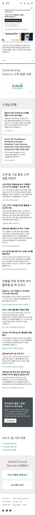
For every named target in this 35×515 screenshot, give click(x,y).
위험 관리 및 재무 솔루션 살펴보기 (13, 388)
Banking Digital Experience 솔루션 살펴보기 (16, 304)
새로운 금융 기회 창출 (9, 450)
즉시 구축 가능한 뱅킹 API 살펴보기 (13, 327)
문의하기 (25, 505)
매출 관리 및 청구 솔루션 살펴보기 (13, 348)
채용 (20, 501)
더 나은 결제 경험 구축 (9, 447)
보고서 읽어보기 (9, 160)
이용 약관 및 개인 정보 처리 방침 (20, 498)
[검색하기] (21, 3)
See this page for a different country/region (16, 29)
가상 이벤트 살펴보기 (17, 474)
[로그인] (28, 3)
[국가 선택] (25, 3)
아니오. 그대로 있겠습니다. (12, 24)
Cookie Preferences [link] (6, 501)
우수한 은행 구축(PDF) (9, 444)
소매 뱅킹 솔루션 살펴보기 (10, 200)
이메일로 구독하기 (6, 505)
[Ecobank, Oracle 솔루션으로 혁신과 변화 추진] (17, 86)
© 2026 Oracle (5, 498)
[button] (3, 3)
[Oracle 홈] (7, 3)
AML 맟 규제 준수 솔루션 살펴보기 (13, 367)
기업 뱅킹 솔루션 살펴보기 (10, 223)
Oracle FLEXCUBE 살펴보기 (11, 246)
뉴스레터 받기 (17, 484)
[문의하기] (32, 3)
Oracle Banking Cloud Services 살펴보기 (14, 269)
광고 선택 (15, 501)
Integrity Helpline (17, 505)
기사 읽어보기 (8, 131)
